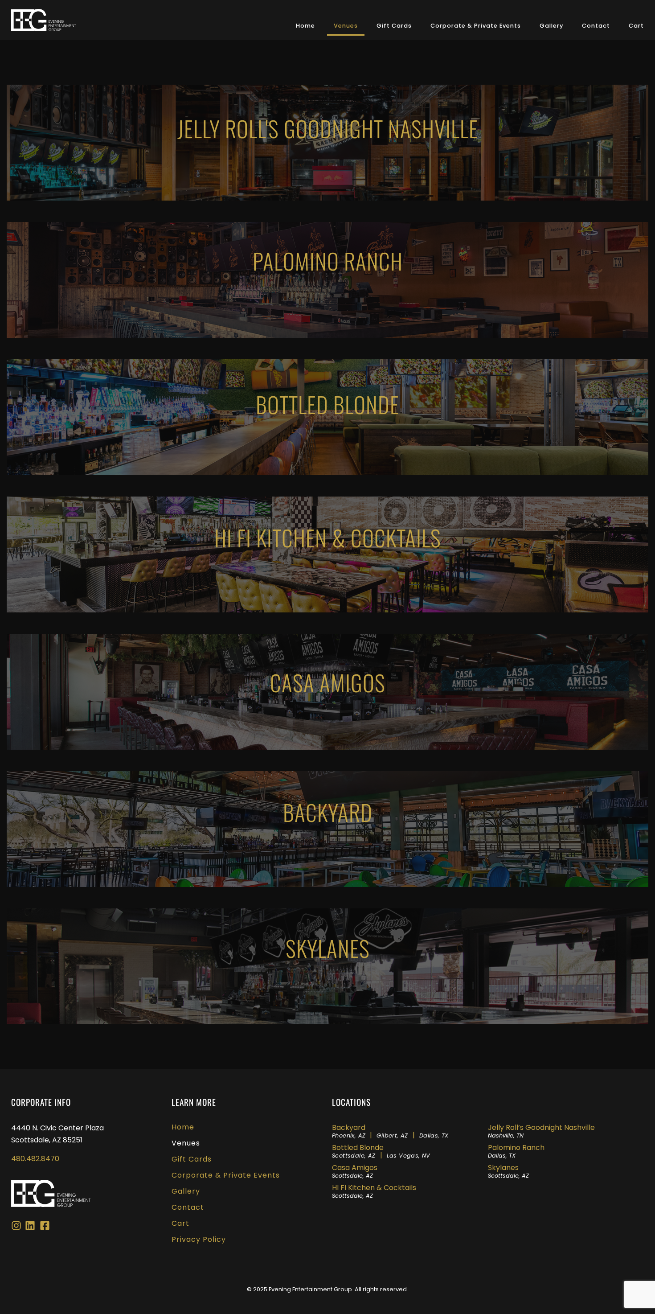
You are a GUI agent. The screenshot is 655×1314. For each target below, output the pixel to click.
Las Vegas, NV (408, 1155)
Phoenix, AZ (348, 1135)
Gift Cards (394, 25)
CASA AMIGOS (327, 682)
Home (305, 25)
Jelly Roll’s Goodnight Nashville (541, 1130)
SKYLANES (328, 948)
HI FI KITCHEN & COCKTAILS (327, 537)
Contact (596, 25)
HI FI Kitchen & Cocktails (374, 1191)
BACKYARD (328, 812)
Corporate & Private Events (475, 25)
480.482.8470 (35, 1159)
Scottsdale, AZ (354, 1155)
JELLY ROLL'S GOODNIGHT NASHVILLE (327, 128)
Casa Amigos (354, 1170)
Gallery (551, 25)
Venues (346, 25)
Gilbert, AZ (392, 1135)
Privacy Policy (199, 1239)
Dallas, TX (434, 1135)
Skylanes (508, 1170)
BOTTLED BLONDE (327, 404)
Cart (636, 25)
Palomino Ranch (328, 260)
